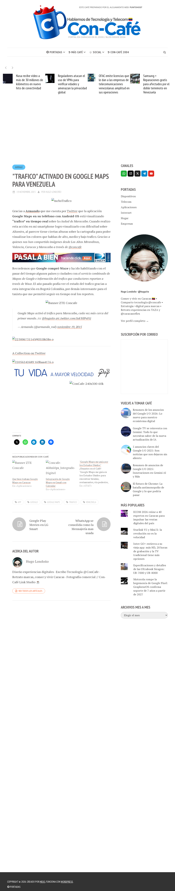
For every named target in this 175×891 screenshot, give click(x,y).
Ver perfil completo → (135, 321)
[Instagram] (131, 174)
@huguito (48, 318)
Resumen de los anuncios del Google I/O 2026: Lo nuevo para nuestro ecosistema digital (148, 415)
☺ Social (95, 52)
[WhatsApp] (124, 174)
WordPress (67, 881)
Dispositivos (128, 196)
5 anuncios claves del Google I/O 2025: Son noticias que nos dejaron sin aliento (150, 452)
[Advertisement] (87, 135)
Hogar (125, 218)
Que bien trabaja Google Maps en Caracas (25, 480)
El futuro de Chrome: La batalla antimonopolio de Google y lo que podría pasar (148, 489)
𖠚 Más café (76, 52)
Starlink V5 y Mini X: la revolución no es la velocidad (147, 533)
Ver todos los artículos (30, 590)
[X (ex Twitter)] (137, 174)
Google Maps (53, 502)
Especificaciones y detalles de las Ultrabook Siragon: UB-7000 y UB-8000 (149, 569)
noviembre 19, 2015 (69, 327)
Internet (126, 213)
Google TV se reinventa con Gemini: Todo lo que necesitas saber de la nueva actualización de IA (150, 433)
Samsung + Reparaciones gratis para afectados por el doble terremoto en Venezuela (156, 84)
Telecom (126, 202)
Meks (42, 881)
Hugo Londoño (53, 191)
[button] (12, 67)
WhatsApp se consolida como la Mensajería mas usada (80, 527)
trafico (73, 502)
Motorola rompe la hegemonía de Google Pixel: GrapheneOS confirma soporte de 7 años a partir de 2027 (150, 586)
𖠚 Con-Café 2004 (118, 52)
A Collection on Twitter (28, 353)
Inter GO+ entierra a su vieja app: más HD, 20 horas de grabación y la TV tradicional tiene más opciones (150, 551)
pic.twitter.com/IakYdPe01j (73, 318)
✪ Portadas (54, 52)
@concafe (75, 247)
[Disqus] (61, 650)
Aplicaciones (129, 207)
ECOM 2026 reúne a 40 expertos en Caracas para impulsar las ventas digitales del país (149, 517)
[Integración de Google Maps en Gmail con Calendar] (61, 468)
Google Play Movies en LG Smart (38, 525)
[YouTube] (151, 174)
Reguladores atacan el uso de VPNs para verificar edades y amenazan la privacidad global (72, 84)
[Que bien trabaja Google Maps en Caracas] (27, 468)
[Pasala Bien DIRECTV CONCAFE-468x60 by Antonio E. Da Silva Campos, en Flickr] (61, 257)
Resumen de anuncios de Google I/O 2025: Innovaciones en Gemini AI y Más (149, 470)
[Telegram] (144, 174)
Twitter (72, 211)
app (19, 502)
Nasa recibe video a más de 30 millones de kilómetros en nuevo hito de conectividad (29, 82)
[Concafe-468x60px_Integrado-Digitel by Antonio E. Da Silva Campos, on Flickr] (61, 372)
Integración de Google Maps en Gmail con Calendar (58, 482)
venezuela (91, 502)
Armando (32, 211)
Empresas (127, 223)
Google (19, 167)
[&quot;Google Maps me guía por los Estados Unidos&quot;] (96, 473)
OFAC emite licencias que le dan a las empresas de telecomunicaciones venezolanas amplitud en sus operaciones (114, 84)
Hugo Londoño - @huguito (135, 291)
